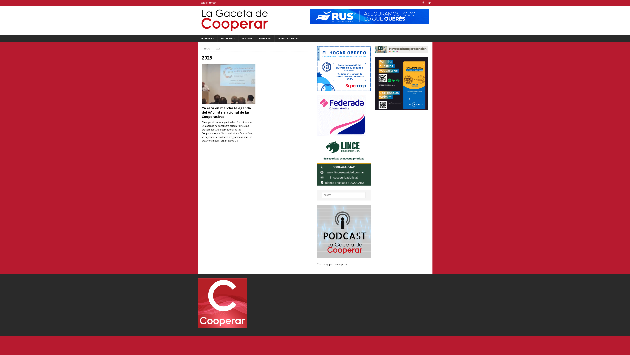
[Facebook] (423, 3)
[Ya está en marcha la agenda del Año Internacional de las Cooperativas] (228, 84)
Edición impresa (208, 3)
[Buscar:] (344, 195)
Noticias (206, 38)
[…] (236, 140)
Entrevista (228, 38)
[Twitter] (429, 3)
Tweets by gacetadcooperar (332, 264)
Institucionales (288, 38)
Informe (247, 38)
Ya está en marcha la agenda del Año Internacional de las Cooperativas (226, 112)
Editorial (265, 38)
